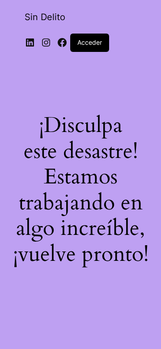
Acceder (89, 42)
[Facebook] (62, 42)
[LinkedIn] (30, 42)
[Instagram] (46, 42)
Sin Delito (45, 17)
